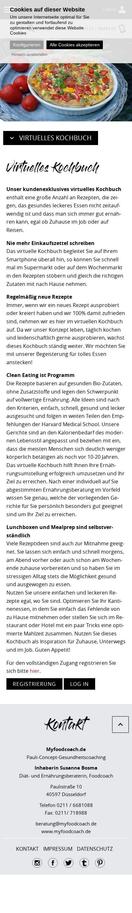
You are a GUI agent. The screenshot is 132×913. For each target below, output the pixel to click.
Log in (79, 683)
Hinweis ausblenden (29, 54)
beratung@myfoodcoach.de (66, 823)
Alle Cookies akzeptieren (75, 44)
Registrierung (34, 683)
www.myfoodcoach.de (66, 831)
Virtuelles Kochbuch (55, 138)
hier (34, 670)
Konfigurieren (26, 44)
